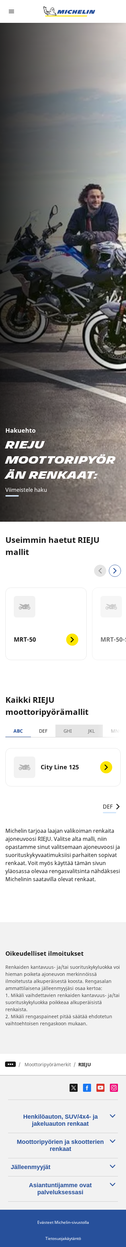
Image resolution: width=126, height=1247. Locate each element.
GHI (68, 731)
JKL (91, 731)
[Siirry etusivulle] (69, 11)
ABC (18, 731)
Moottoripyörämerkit (48, 1064)
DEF (43, 731)
